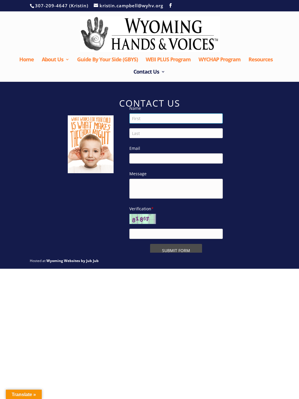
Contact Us (146, 72)
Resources (260, 60)
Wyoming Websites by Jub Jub (72, 260)
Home (26, 60)
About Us (52, 60)
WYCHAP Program (220, 60)
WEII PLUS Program (168, 60)
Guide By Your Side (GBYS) (107, 60)
